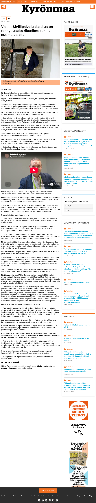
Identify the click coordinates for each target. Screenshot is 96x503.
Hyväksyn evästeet (48, 490)
